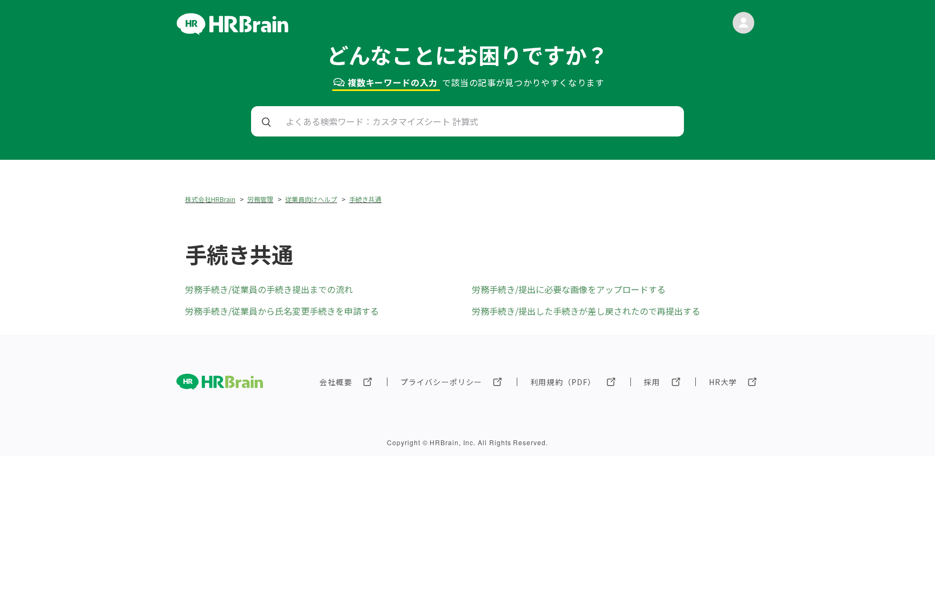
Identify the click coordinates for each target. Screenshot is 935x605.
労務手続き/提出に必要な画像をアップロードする (569, 289)
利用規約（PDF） (563, 381)
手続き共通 (365, 199)
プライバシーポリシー (441, 381)
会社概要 (335, 381)
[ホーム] (232, 31)
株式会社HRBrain (210, 199)
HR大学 (723, 381)
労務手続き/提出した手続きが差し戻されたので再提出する (586, 310)
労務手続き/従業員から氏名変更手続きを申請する (282, 310)
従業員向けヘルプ (311, 199)
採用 (652, 381)
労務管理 (260, 199)
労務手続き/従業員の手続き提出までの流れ (269, 289)
